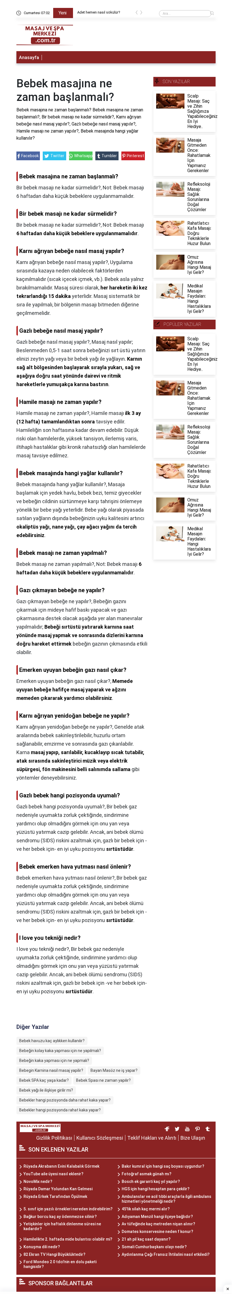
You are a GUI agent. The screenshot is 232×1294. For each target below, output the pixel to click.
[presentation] (136, 13)
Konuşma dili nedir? (41, 1247)
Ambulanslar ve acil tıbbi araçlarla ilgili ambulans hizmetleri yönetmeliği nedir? (166, 1199)
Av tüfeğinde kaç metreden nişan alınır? (158, 1224)
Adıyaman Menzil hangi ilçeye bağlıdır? (157, 1216)
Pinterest (135, 155)
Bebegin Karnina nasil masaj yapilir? (51, 1070)
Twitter (57, 155)
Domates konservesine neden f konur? (157, 1231)
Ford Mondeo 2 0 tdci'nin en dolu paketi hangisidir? (59, 1264)
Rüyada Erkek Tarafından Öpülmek (55, 1196)
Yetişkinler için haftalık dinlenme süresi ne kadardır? (62, 1226)
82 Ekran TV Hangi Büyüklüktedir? (54, 1254)
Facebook (30, 155)
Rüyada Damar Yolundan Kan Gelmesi (58, 1189)
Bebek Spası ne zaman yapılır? (103, 1080)
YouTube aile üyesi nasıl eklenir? (53, 1174)
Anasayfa (29, 57)
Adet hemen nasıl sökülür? (98, 12)
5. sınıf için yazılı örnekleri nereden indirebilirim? (68, 1209)
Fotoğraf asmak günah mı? (146, 1174)
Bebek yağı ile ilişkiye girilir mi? (46, 1090)
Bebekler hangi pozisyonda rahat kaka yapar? (60, 1110)
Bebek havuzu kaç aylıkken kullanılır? (52, 1040)
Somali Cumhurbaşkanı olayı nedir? (154, 1247)
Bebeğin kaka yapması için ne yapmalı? (54, 1060)
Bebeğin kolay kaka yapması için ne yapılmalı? (60, 1050)
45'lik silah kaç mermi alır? (146, 1209)
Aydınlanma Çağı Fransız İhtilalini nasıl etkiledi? (166, 1254)
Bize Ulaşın (193, 1138)
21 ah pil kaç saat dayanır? (146, 1239)
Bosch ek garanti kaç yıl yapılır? (151, 1181)
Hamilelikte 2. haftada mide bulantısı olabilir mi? (67, 1239)
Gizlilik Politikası (54, 1138)
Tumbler (109, 155)
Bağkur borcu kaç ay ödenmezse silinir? (60, 1216)
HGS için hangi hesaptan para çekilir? (156, 1189)
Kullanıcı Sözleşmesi (99, 1138)
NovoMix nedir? (37, 1181)
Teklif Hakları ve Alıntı (151, 1138)
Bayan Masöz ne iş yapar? (114, 1070)
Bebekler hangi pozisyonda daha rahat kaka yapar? (65, 1100)
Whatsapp (83, 155)
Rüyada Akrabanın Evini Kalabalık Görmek (61, 1166)
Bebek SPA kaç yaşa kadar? (44, 1080)
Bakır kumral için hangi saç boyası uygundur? (163, 1166)
